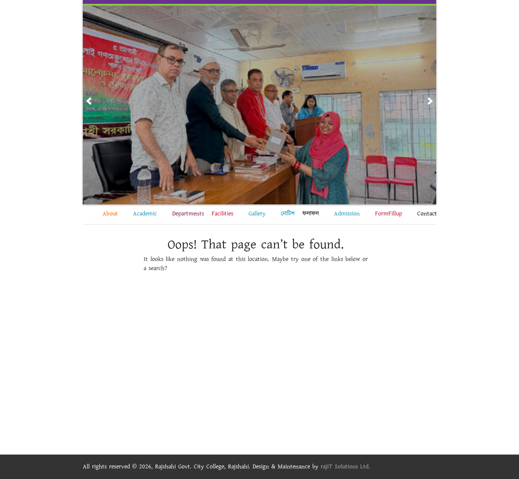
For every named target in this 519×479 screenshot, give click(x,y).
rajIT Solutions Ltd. (345, 466)
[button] (89, 101)
